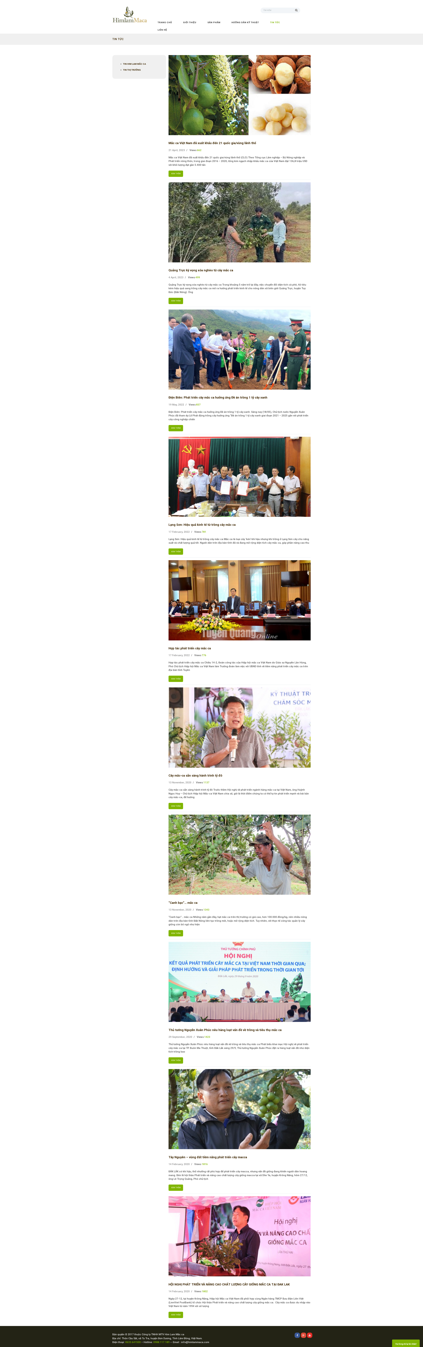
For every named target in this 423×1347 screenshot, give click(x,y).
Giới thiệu (189, 22)
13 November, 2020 (180, 782)
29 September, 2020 (180, 1036)
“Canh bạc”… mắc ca (183, 903)
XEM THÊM (176, 174)
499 (197, 277)
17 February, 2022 (179, 531)
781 (204, 531)
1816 (205, 1164)
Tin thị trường (132, 69)
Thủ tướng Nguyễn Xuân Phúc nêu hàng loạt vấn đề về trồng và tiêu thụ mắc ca (225, 1030)
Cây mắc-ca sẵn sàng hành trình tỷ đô (195, 775)
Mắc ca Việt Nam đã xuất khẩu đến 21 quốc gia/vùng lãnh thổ (212, 143)
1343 (206, 909)
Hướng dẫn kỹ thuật (245, 22)
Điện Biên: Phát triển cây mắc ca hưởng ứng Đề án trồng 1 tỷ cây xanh (218, 397)
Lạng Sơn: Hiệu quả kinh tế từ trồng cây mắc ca (202, 525)
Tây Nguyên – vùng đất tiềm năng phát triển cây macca (208, 1157)
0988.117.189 (161, 1342)
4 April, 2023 (176, 277)
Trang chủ (165, 22)
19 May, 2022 (176, 404)
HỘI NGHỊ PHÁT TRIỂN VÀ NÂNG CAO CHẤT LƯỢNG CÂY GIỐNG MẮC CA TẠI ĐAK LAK (229, 1284)
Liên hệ (162, 29)
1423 (207, 1036)
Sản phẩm (214, 22)
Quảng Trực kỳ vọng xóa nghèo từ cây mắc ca (201, 270)
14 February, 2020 (179, 1164)
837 (198, 404)
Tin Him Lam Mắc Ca (134, 64)
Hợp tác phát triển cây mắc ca (190, 648)
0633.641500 (133, 1342)
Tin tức (275, 22)
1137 (206, 782)
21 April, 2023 (177, 150)
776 (204, 655)
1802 (205, 1291)
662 (199, 150)
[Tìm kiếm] (297, 10)
